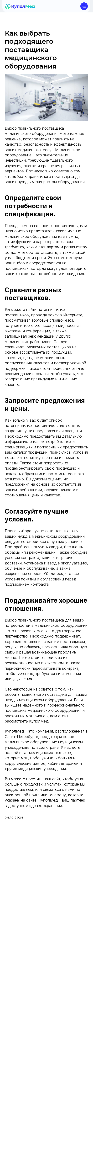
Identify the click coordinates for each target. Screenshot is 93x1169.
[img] (20, 6)
